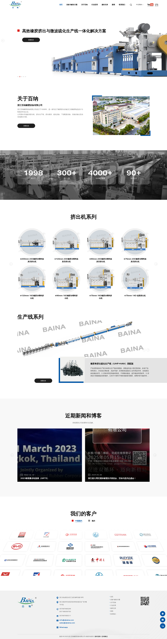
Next (164, 40)
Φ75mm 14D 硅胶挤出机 (135, 296)
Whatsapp (63, 627)
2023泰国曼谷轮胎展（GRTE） (34, 478)
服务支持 (105, 5)
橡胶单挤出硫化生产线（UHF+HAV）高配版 (111, 364)
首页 (61, 5)
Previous (2, 40)
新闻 (113, 5)
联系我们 (122, 5)
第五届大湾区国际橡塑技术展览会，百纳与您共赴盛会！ (112, 478)
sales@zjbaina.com (67, 623)
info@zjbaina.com (66, 620)
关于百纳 (84, 5)
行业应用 (95, 5)
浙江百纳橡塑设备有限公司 (76, 636)
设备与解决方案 (71, 5)
